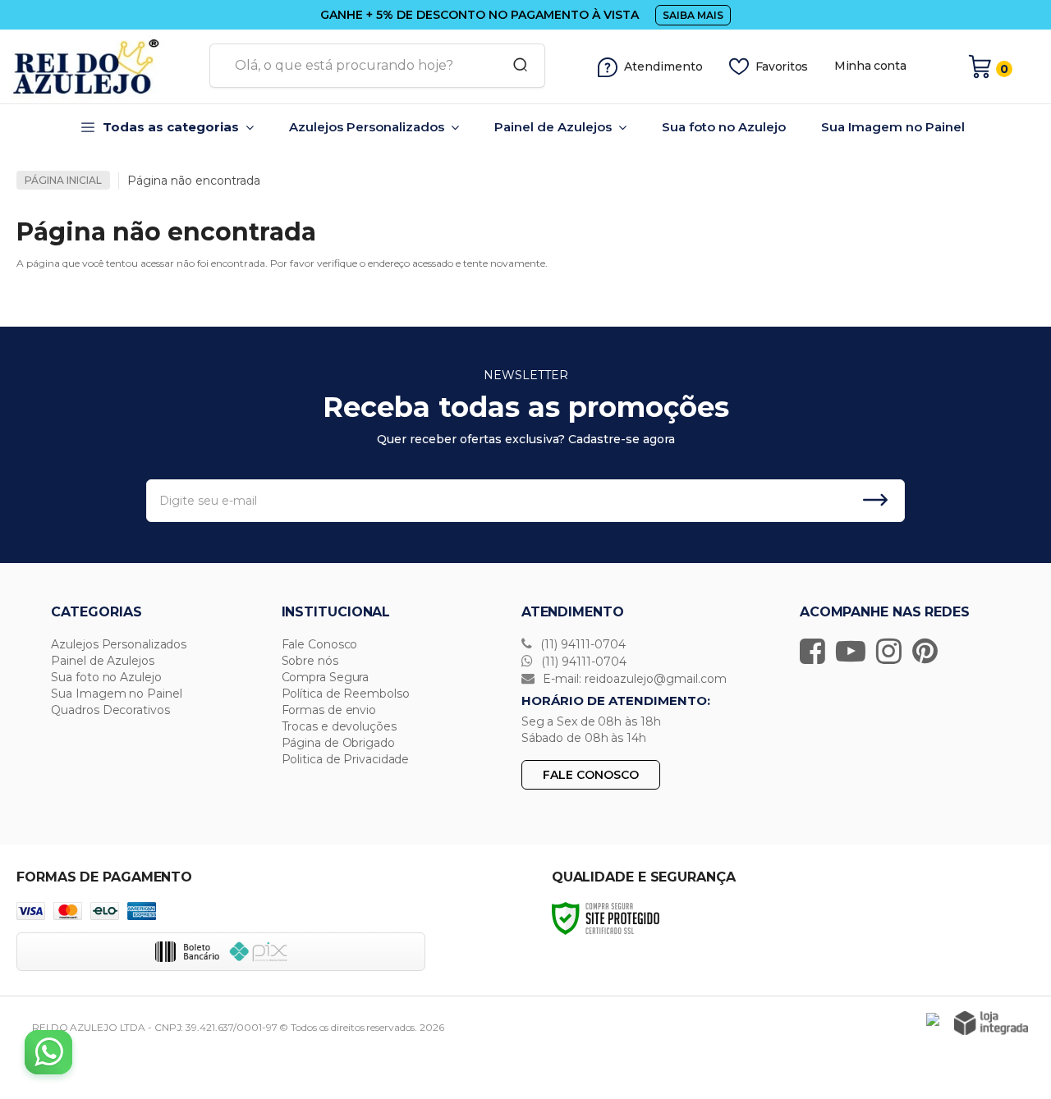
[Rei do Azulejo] (98, 66)
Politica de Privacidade (346, 759)
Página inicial (63, 180)
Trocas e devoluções (339, 726)
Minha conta (870, 66)
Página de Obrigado (338, 742)
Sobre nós (310, 660)
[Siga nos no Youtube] (855, 651)
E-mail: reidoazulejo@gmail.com (633, 678)
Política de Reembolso (346, 693)
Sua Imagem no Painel (116, 693)
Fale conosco (591, 774)
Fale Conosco (320, 644)
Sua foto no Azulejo (106, 677)
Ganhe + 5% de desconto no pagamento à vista (479, 14)
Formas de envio (329, 710)
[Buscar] (514, 65)
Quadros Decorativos (110, 710)
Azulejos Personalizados (118, 644)
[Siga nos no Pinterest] (929, 651)
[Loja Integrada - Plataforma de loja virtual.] (991, 1023)
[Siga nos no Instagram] (893, 651)
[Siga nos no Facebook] (816, 651)
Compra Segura (325, 677)
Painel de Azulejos (102, 660)
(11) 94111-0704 (581, 644)
